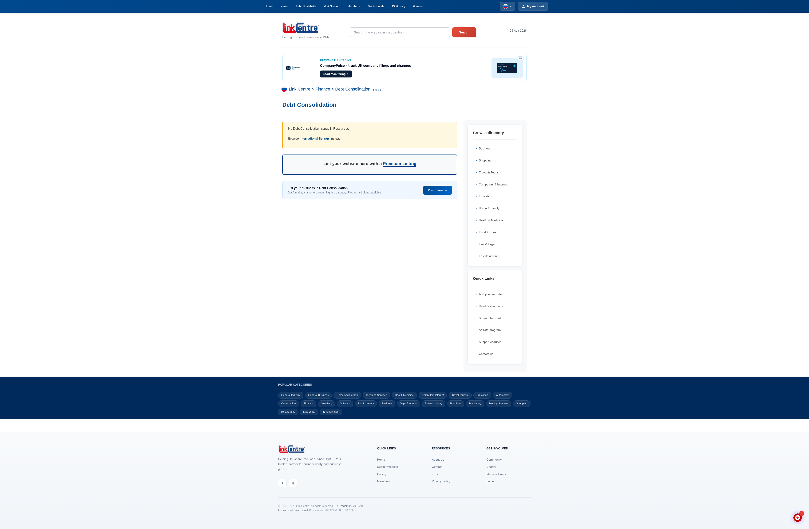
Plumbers (455, 403)
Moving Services (498, 403)
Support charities (490, 342)
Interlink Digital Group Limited (293, 510)
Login (490, 481)
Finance (322, 89)
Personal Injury (433, 403)
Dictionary (398, 6)
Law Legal (309, 411)
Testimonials (376, 6)
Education (485, 196)
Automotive (502, 395)
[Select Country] (285, 89)
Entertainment (488, 256)
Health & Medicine (491, 220)
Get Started (332, 6)
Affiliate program (490, 330)
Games (418, 6)
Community (494, 459)
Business (485, 148)
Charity (491, 466)
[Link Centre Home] (305, 28)
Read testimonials (491, 306)
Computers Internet (433, 395)
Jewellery (326, 403)
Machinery (475, 403)
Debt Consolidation (352, 89)
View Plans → (437, 190)
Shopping (485, 160)
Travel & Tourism (490, 172)
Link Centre (299, 89)
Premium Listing (399, 163)
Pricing (381, 474)
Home (269, 6)
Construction (288, 403)
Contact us (486, 354)
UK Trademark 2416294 (349, 506)
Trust (435, 474)
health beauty (366, 403)
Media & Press (496, 474)
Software (345, 403)
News (284, 6)
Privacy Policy (441, 481)
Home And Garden (347, 395)
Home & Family (489, 208)
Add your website (490, 294)
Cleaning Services (376, 395)
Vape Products (408, 403)
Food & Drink (487, 232)
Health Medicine (404, 395)
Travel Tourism (460, 395)
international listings (315, 138)
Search (464, 32)
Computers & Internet (493, 184)
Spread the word (490, 318)
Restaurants (288, 411)
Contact (437, 466)
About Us (438, 459)
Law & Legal (487, 244)
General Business (318, 395)
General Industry (290, 395)
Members (353, 6)
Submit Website (306, 6)
